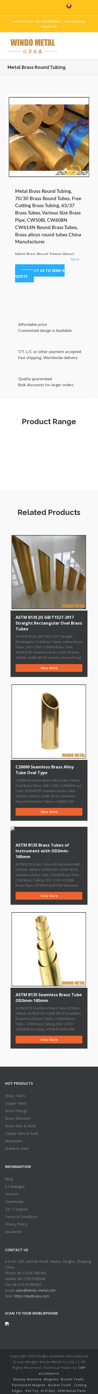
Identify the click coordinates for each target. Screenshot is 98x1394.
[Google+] (48, 292)
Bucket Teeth (72, 1379)
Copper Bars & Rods (21, 1133)
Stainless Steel (16, 1148)
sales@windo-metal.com (36, 1290)
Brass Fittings (16, 1110)
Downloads (14, 1201)
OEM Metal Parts (71, 1390)
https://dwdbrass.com (31, 1296)
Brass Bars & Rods (20, 1125)
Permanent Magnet (28, 1385)
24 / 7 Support (16, 1209)
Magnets (51, 1379)
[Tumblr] (40, 292)
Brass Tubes (15, 1095)
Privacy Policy (16, 1224)
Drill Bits (48, 1390)
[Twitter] (36, 5)
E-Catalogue (15, 1186)
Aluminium (13, 1141)
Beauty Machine (28, 1379)
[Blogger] (57, 5)
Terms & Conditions (21, 1216)
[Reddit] (64, 292)
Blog (9, 1179)
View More (49, 668)
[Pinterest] (46, 5)
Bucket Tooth (59, 1385)
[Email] (80, 292)
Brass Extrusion (17, 1118)
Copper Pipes (16, 1103)
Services (11, 1194)
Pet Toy (32, 1390)
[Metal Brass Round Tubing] (49, 136)
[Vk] (72, 292)
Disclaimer (13, 1231)
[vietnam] (69, 6)
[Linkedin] (56, 292)
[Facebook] (25, 5)
